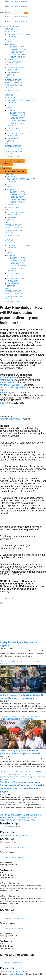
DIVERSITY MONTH (16, 52)
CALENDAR (11, 60)
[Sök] (26, 13)
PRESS (10, 39)
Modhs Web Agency (16, 974)
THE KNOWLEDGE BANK (14, 85)
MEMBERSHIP (10, 65)
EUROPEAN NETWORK (13, 80)
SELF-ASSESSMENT (15, 83)
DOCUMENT (11, 37)
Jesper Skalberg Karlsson (14, 387)
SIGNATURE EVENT (17, 57)
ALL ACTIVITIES (13, 44)
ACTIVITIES (9, 42)
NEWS (7, 77)
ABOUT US (9, 29)
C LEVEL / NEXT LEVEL (18, 54)
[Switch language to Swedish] (16, 1)
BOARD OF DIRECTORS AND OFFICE (21, 34)
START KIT (11, 75)
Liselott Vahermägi (10, 419)
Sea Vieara (6, 402)
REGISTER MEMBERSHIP (17, 67)
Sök (1, 12)
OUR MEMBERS (13, 72)
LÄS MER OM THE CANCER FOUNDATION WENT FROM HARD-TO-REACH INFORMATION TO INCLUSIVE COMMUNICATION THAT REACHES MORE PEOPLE (21, 817)
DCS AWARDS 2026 (12, 90)
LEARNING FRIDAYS (17, 47)
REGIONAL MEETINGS (18, 49)
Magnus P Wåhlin (9, 385)
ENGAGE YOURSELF (15, 62)
